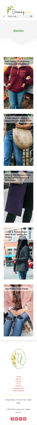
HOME (18, 377)
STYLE (18, 384)
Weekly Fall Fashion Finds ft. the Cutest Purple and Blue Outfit (18, 177)
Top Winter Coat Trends (16, 289)
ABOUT (18, 379)
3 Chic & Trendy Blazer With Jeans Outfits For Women (16, 234)
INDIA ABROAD (18, 391)
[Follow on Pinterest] (20, 419)
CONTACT (18, 381)
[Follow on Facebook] (12, 419)
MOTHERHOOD (18, 388)
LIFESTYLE (18, 386)
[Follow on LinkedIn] (24, 419)
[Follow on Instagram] (16, 419)
